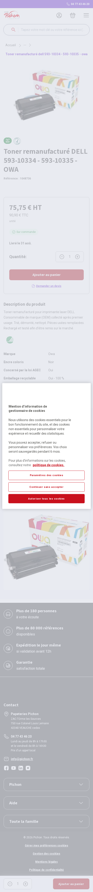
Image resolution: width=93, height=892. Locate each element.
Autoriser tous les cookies (46, 498)
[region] (46, 446)
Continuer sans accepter (46, 486)
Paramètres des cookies (46, 475)
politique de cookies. (48, 465)
